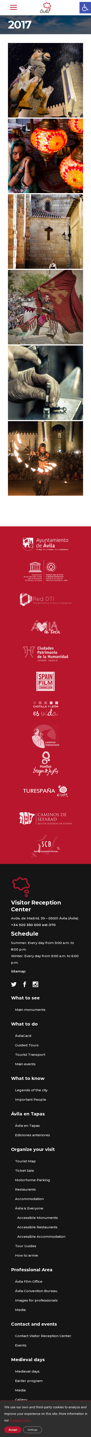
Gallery (21, 1400)
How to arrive (26, 1255)
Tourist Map (25, 1161)
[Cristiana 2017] (45, 231)
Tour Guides (25, 1246)
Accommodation (29, 1199)
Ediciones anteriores (32, 1135)
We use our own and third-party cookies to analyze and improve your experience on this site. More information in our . (45, 1414)
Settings (33, 1430)
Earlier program (29, 1381)
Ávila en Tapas (27, 1126)
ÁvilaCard (23, 1036)
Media (20, 1310)
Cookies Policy (20, 1420)
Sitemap (18, 971)
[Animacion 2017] (45, 80)
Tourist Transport (30, 1054)
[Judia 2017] (45, 382)
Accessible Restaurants (37, 1227)
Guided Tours (27, 1045)
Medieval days (27, 1371)
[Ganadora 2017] (45, 307)
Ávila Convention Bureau (36, 1291)
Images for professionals (36, 1300)
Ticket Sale (24, 1170)
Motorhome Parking (32, 1180)
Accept (13, 1430)
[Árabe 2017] (45, 156)
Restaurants (25, 1189)
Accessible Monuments (37, 1218)
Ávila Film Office (28, 1281)
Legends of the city (31, 1090)
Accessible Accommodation (41, 1236)
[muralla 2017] (45, 458)
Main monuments (30, 1010)
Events (21, 1345)
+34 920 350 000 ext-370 (33, 925)
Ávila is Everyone (29, 1208)
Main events (25, 1064)
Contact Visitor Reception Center (43, 1336)
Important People (30, 1099)
